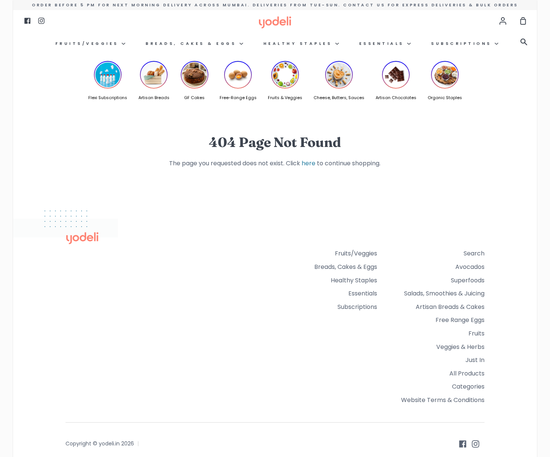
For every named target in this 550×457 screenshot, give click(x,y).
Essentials (383, 43)
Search (474, 253)
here (308, 163)
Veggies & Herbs (460, 347)
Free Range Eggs (460, 320)
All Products (467, 373)
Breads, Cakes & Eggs (192, 43)
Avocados (470, 267)
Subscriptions (463, 43)
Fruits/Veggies (88, 43)
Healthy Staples (299, 43)
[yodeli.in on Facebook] (463, 444)
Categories (468, 386)
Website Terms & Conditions (443, 400)
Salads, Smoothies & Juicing (444, 293)
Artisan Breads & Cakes (450, 307)
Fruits (476, 333)
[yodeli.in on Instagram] (475, 444)
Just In (475, 360)
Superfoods (468, 280)
